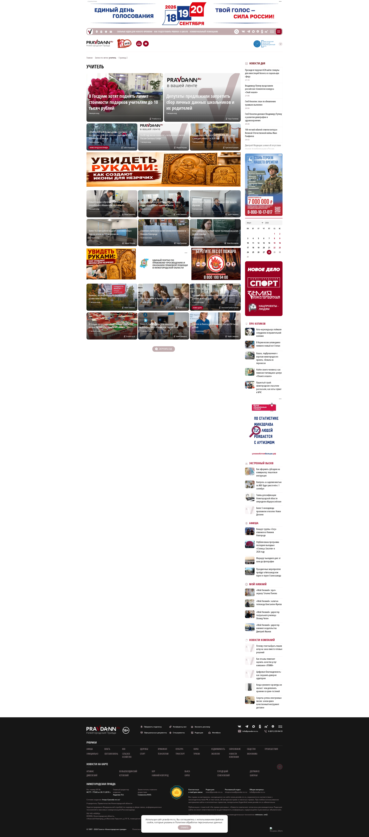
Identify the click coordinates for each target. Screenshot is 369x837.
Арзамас (90, 771)
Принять (184, 827)
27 (264, 252)
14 (269, 243)
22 (274, 247)
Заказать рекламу (202, 727)
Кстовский (124, 775)
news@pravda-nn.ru (214, 792)
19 (258, 247)
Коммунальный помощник (204, 31)
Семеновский (223, 775)
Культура (179, 749)
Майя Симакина (129, 214)
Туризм (196, 753)
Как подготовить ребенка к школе (171, 31)
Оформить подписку (153, 727)
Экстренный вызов (261, 463)
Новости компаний (262, 640)
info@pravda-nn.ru (250, 731)
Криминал (162, 749)
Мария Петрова (181, 147)
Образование (235, 749)
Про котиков (257, 323)
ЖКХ (123, 749)
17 (248, 247)
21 (269, 247)
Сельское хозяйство (127, 755)
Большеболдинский (128, 771)
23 (280, 247)
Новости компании (234, 755)
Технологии (163, 753)
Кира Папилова (233, 118)
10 (248, 243)
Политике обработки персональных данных (198, 822)
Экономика (252, 753)
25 (253, 252)
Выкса (187, 771)
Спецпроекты (179, 732)
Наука (195, 749)
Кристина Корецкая (231, 147)
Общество (251, 749)
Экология (215, 753)
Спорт (142, 753)
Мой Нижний (258, 584)
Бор (153, 771)
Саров (187, 775)
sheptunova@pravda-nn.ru (236, 792)
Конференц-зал (179, 727)
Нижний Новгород (160, 775)
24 (248, 252)
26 (258, 252)
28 (269, 252)
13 (264, 243)
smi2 (266, 814)
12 (258, 243)
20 (264, 247)
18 (253, 247)
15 (274, 243)
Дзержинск (254, 771)
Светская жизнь (111, 753)
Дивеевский (91, 775)
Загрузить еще (165, 348)
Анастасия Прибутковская (230, 307)
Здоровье (144, 749)
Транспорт (180, 753)
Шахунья (254, 775)
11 (253, 243)
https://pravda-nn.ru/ (111, 799)
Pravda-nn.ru (156, 118)
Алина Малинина (129, 147)
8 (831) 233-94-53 (275, 731)
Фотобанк (216, 732)
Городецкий (222, 771)
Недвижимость (218, 749)
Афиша (253, 523)
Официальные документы (155, 732)
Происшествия (271, 749)
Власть (107, 749)
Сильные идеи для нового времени (134, 31)
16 (280, 243)
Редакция (199, 732)
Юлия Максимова (232, 243)
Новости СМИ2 (253, 713)
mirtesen (259, 814)
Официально (92, 753)
